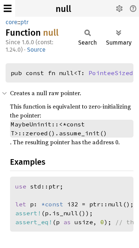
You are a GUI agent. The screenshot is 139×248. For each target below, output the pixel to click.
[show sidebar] (7, 8)
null (63, 9)
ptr (24, 22)
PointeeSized (111, 73)
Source (36, 49)
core (11, 22)
